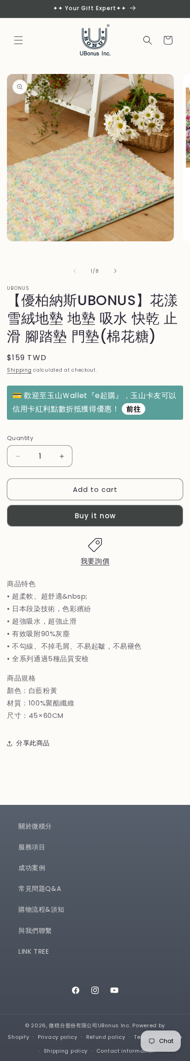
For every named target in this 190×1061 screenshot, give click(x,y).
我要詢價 (95, 561)
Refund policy (105, 1037)
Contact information (125, 1051)
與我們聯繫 (35, 930)
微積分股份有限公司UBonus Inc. (90, 1025)
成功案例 (31, 867)
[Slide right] (115, 271)
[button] (18, 40)
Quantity (20, 438)
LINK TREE (33, 951)
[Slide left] (75, 271)
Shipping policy (66, 1051)
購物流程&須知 (41, 909)
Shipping (19, 370)
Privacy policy (57, 1037)
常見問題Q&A (39, 888)
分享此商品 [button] (33, 743)
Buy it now (95, 516)
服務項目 (31, 847)
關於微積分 (35, 826)
